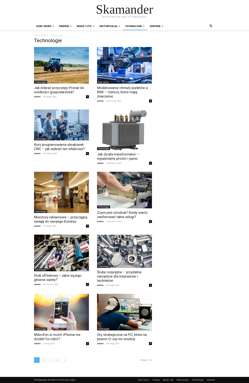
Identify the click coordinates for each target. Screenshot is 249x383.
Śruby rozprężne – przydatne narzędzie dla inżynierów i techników (119, 276)
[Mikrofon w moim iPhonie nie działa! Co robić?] (61, 312)
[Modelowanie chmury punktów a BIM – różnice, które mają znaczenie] (124, 65)
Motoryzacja (108, 26)
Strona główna (41, 35)
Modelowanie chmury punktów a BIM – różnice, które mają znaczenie (122, 92)
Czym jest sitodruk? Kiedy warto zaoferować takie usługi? (122, 215)
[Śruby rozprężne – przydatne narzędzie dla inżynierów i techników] (124, 251)
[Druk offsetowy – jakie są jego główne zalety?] (61, 253)
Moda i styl (84, 26)
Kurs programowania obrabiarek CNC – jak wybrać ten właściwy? (59, 147)
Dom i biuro (43, 26)
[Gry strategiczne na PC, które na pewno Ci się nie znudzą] (124, 312)
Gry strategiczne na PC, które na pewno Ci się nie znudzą (122, 337)
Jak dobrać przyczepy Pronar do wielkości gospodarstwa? (59, 90)
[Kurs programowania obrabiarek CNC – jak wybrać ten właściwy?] (61, 125)
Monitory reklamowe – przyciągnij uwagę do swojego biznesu (60, 219)
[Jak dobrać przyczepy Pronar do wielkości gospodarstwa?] (61, 65)
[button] (211, 26)
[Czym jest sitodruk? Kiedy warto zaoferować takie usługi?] (124, 190)
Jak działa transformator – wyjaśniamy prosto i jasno (118, 156)
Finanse (64, 26)
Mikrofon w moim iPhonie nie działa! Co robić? (57, 337)
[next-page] (65, 360)
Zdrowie (155, 26)
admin (37, 96)
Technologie (133, 26)
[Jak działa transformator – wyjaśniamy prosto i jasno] (124, 130)
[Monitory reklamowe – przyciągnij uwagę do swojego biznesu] (61, 192)
